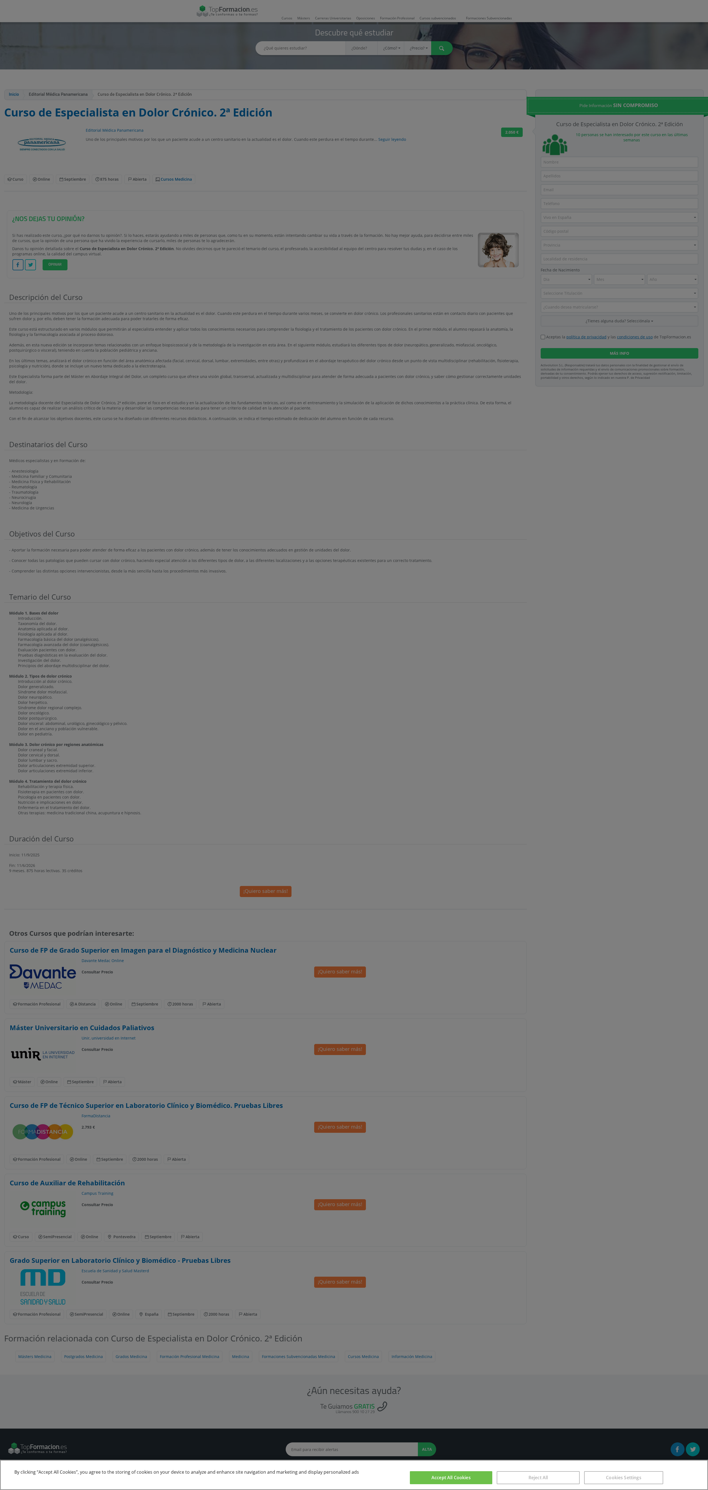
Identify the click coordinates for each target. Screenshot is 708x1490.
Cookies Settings (623, 1478)
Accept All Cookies (451, 1478)
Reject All (538, 1478)
